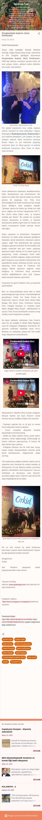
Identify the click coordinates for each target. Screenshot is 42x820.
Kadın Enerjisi (8, 648)
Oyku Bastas (8, 653)
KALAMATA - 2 (9, 787)
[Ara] (39, 4)
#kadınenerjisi (33, 134)
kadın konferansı (23, 648)
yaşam (5, 662)
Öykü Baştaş (21, 653)
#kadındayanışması (19, 134)
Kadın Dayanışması (23, 644)
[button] (39, 34)
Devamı (36, 751)
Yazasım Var (21, 3)
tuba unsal (32, 657)
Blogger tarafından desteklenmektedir (22, 816)
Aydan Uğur (20, 639)
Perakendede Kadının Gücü (14, 657)
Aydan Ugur (7, 639)
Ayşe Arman (7, 644)
